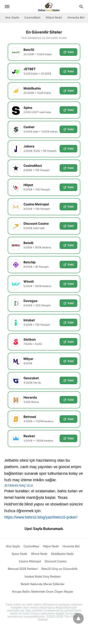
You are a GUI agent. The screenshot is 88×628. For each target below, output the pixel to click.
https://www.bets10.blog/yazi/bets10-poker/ (40, 517)
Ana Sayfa (12, 17)
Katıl (70, 52)
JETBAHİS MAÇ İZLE (18, 485)
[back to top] (78, 618)
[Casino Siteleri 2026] (49, 6)
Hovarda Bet (76, 17)
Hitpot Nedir (54, 17)
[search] (81, 6)
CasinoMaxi (33, 17)
